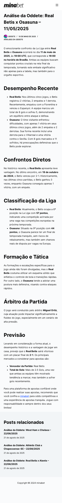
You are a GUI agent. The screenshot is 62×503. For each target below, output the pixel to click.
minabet (24, 396)
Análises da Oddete (13, 39)
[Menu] (57, 5)
